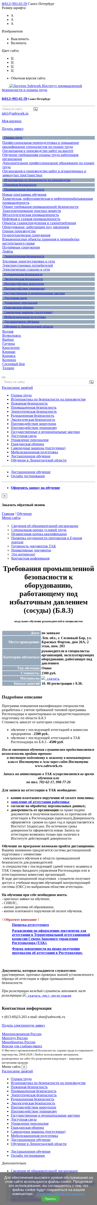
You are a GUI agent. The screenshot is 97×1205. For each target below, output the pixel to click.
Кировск (9, 356)
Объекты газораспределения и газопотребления (39, 223)
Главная (8, 514)
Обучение (24, 514)
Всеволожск (11, 335)
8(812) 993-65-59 (14, 4)
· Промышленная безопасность (23, 189)
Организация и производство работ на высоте (37, 151)
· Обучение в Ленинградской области (27, 326)
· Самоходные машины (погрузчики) (27, 312)
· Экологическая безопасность (22, 279)
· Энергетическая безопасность (23, 256)
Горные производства (19, 231)
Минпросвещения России (22, 1034)
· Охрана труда (12, 137)
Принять (50, 1198)
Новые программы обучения (24, 194)
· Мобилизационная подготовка (24, 317)
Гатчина (8, 344)
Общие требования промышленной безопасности (40, 207)
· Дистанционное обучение (20, 321)
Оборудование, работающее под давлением (35, 227)
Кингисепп (11, 348)
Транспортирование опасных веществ (31, 211)
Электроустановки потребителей (27, 265)
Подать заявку (13, 129)
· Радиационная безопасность (22, 274)
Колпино (9, 360)
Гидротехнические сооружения (26, 235)
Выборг (8, 339)
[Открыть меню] (3, 377)
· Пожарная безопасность (19, 185)
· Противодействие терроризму (23, 288)
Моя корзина (11, 121)
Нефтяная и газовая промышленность (31, 219)
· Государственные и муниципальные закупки (33, 293)
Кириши (8, 352)
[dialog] (48, 500)
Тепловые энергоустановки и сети (28, 261)
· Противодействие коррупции (23, 284)
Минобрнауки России (18, 1042)
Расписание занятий (17, 387)
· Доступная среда (14, 298)
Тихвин (8, 368)
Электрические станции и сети (26, 269)
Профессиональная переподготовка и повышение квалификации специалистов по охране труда (40, 145)
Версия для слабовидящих (22, 1046)
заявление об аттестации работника (40, 802)
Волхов (8, 331)
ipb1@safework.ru (15, 113)
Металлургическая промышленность (30, 215)
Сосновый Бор (13, 364)
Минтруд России (15, 1038)
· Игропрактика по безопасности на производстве (36, 180)
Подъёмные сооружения (21, 247)
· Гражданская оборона (17, 307)
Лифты (7, 251)
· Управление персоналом (19, 302)
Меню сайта (11, 518)
